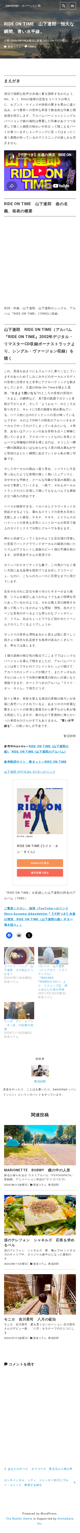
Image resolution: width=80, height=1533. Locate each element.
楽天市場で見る (40, 872)
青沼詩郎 (40, 1081)
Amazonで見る (40, 863)
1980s (32, 46)
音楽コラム (15, 46)
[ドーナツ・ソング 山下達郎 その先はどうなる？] (19, 955)
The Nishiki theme (18, 1518)
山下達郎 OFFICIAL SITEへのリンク (30, 772)
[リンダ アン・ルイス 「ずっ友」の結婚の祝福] (19, 1010)
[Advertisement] (40, 261)
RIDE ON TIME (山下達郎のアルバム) (39, 751)
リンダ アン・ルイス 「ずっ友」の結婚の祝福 (20, 1025)
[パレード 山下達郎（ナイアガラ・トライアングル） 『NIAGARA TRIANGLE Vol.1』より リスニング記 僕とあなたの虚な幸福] (53, 955)
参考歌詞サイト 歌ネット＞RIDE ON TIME (35, 761)
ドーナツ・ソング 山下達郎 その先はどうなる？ (18, 970)
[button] (40, 1145)
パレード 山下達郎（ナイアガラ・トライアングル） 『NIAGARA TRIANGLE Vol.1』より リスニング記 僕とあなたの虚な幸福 (52, 978)
